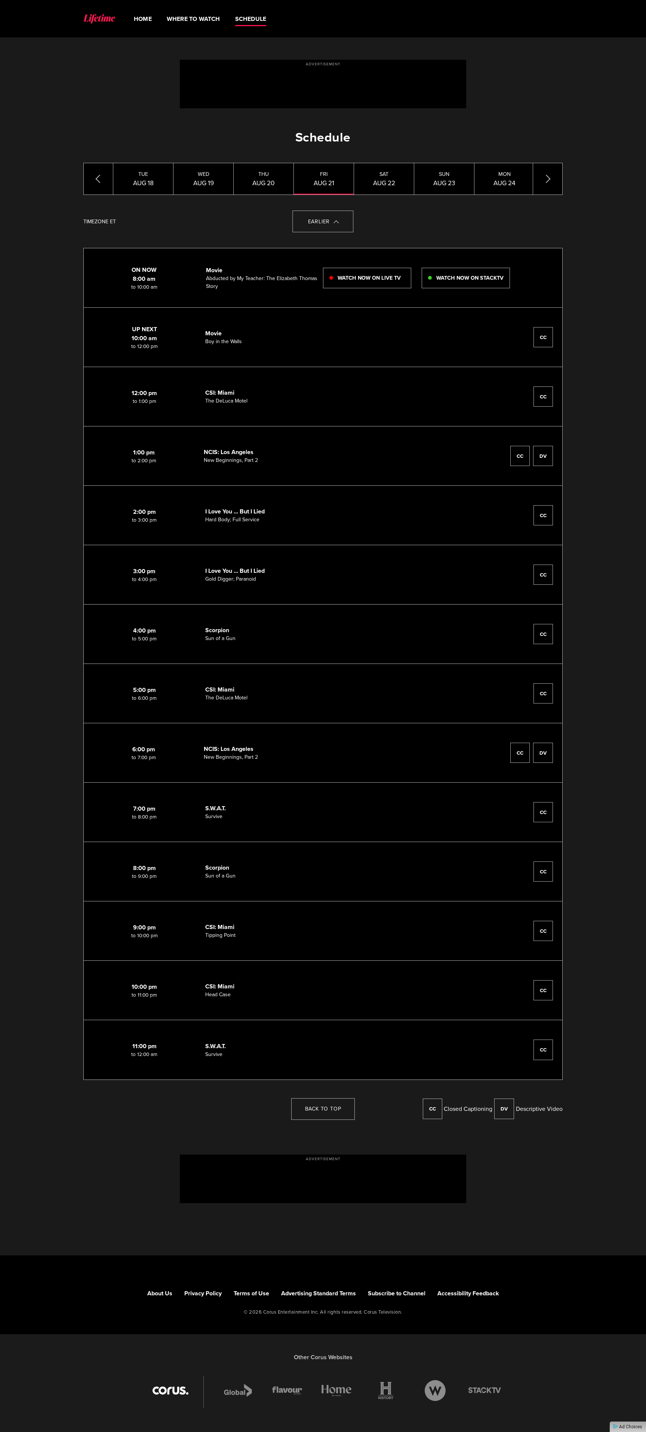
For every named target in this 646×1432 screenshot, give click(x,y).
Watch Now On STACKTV (469, 278)
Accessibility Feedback (468, 1293)
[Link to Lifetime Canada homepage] (99, 18)
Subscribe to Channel (396, 1293)
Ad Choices (630, 1426)
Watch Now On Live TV (368, 278)
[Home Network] (336, 1390)
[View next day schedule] (548, 179)
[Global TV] (238, 1390)
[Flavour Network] (287, 1390)
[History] (386, 1390)
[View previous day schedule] (98, 179)
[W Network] (435, 1390)
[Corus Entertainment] (170, 1390)
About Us (159, 1293)
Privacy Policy (203, 1293)
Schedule (251, 19)
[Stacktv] (484, 1390)
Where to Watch (193, 19)
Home (143, 19)
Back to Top (323, 1109)
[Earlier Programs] (323, 221)
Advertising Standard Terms (318, 1293)
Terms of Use (251, 1293)
